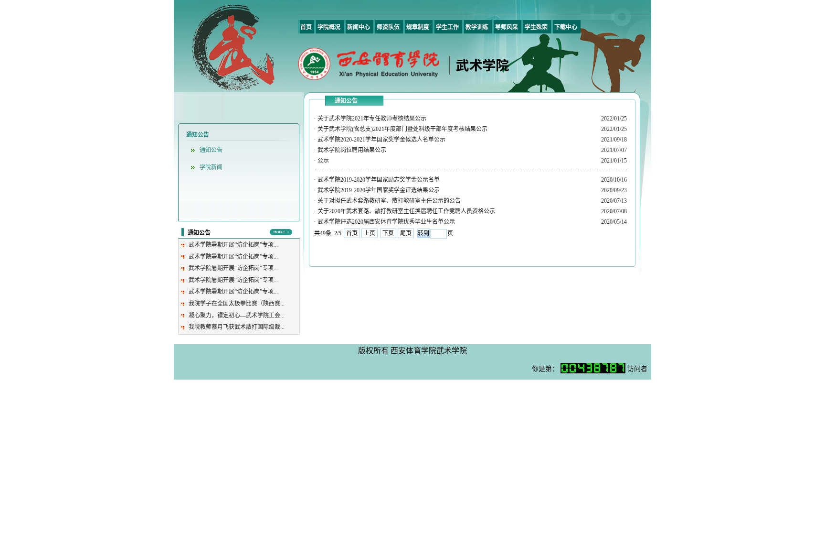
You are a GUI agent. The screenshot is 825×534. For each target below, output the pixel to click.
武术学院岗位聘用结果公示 (351, 150)
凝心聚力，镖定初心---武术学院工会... (237, 315)
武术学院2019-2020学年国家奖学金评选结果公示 (378, 190)
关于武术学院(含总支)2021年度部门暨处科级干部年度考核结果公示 (402, 129)
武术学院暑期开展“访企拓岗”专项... (233, 244)
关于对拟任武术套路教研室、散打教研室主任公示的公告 (389, 200)
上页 (369, 233)
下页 (388, 233)
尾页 (406, 233)
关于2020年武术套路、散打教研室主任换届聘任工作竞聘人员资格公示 (406, 211)
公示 (323, 160)
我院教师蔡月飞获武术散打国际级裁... (237, 327)
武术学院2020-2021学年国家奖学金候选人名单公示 (381, 139)
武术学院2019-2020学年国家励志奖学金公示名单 (378, 179)
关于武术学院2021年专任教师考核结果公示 (371, 118)
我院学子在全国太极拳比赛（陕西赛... (237, 303)
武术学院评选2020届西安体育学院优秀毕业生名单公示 (386, 221)
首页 (352, 233)
